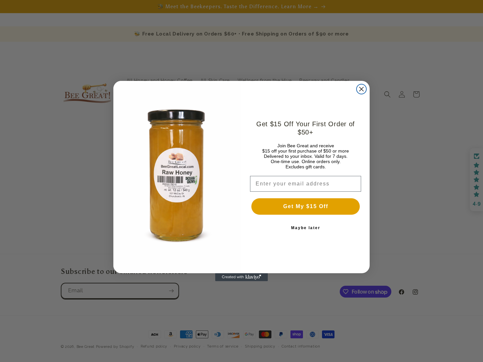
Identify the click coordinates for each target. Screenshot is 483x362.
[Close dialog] (361, 89)
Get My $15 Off (305, 206)
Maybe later (305, 228)
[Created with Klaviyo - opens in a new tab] (241, 277)
